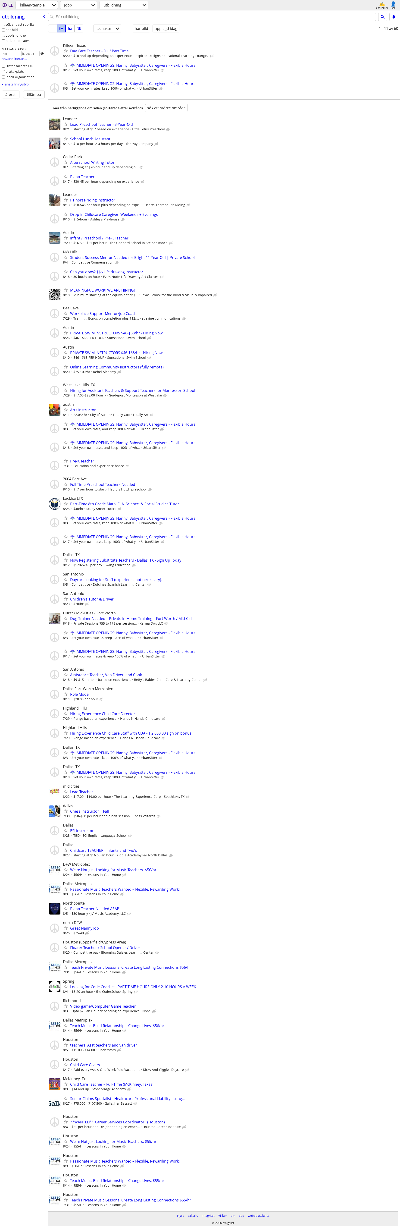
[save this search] (393, 17)
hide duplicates (18, 40)
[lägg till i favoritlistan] (66, 50)
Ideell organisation (20, 77)
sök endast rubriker (21, 24)
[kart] (79, 28)
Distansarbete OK (19, 66)
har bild (12, 30)
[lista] (52, 28)
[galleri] (70, 28)
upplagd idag (16, 35)
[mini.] (61, 28)
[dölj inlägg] (212, 56)
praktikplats (15, 71)
